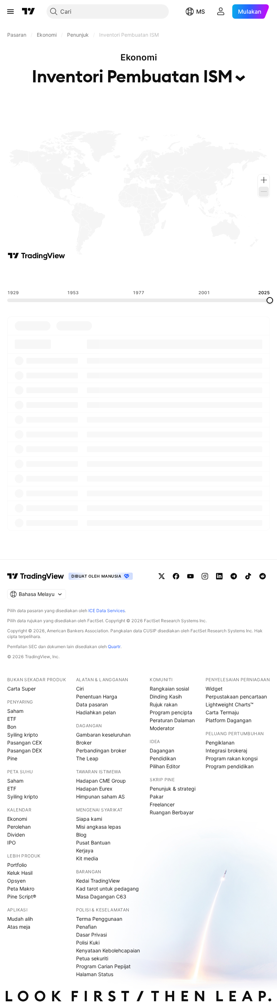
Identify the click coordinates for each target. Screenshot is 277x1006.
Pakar (156, 796)
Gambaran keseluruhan (103, 735)
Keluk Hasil (19, 873)
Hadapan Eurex (94, 789)
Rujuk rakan (163, 704)
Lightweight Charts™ (230, 704)
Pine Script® (21, 896)
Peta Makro (20, 889)
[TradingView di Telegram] (234, 576)
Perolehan (19, 827)
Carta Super (21, 689)
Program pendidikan (230, 766)
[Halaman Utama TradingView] (28, 11)
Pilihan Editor (165, 766)
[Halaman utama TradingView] (35, 576)
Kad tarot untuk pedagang (107, 889)
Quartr (114, 646)
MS (200, 11)
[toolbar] (138, 275)
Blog (81, 835)
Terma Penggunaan (99, 919)
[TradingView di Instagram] (205, 576)
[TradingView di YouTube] (190, 576)
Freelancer (162, 804)
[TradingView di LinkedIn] (219, 576)
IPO (11, 842)
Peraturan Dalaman (172, 720)
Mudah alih (20, 919)
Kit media (87, 858)
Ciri (80, 689)
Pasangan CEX (24, 742)
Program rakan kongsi (232, 758)
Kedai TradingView (98, 881)
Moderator (162, 728)
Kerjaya (84, 850)
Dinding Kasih (166, 696)
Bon (11, 727)
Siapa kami (89, 819)
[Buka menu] (10, 11)
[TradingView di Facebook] (176, 576)
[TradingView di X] (162, 576)
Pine (12, 758)
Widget (214, 689)
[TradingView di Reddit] (263, 576)
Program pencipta (171, 712)
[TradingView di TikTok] (248, 576)
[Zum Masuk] (264, 180)
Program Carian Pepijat (103, 966)
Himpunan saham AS (100, 796)
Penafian (86, 927)
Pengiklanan (220, 742)
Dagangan (162, 750)
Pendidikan (163, 758)
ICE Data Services (106, 610)
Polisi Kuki (88, 942)
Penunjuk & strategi (172, 789)
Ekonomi (17, 819)
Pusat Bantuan (93, 842)
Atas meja (18, 927)
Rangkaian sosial (169, 689)
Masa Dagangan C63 (101, 896)
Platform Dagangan (228, 720)
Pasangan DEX (24, 750)
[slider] (270, 300)
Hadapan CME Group (101, 781)
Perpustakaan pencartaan (236, 696)
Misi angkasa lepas (98, 827)
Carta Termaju (222, 712)
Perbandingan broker (101, 750)
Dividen (16, 835)
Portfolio (17, 865)
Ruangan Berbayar (172, 812)
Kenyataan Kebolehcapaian (108, 950)
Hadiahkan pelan (96, 712)
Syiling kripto (22, 735)
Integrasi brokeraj (226, 750)
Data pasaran (92, 704)
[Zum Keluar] (264, 192)
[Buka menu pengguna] (221, 11)
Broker (84, 742)
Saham (15, 711)
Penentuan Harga (96, 696)
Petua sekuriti (92, 958)
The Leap (87, 758)
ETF (11, 719)
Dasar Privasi (91, 935)
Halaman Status (94, 974)
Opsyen (16, 881)
